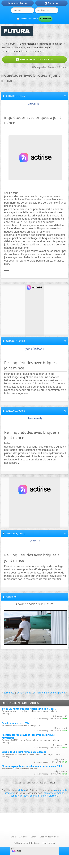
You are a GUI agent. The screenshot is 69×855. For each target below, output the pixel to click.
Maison (22, 790)
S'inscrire (51, 3)
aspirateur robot (19, 795)
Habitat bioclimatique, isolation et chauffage (26, 47)
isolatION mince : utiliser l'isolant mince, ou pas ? (29, 708)
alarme (52, 795)
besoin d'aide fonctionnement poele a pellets (41, 692)
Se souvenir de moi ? (28, 18)
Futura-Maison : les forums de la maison (40, 43)
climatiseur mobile (54, 792)
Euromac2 (9, 692)
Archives (23, 836)
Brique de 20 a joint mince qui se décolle (24, 751)
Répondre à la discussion (34, 59)
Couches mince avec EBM (15, 723)
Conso (33, 836)
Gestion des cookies (49, 836)
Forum (11, 43)
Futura (13, 836)
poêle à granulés (39, 795)
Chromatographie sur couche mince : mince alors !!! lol (32, 766)
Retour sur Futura (17, 3)
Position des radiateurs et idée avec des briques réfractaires (28, 736)
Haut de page (49, 842)
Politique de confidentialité (26, 842)
